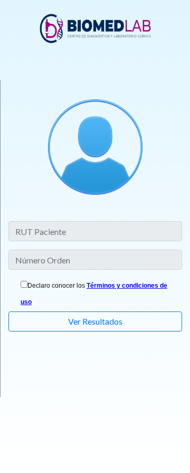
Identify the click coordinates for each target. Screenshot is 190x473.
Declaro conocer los (56, 285)
